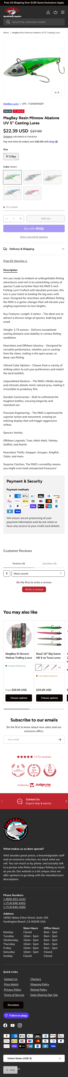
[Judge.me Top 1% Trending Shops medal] (34, 770)
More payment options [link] (34, 236)
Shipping (7, 136)
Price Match (11, 984)
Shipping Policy (39, 984)
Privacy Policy (12, 989)
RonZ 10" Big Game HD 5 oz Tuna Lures (48, 655)
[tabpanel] (34, 373)
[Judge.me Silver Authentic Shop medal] (18, 770)
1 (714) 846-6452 (14, 903)
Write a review (34, 589)
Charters (35, 979)
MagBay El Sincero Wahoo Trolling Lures (18, 655)
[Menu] (62, 12)
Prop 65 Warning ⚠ (15, 261)
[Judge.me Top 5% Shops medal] (49, 770)
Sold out (45, 218)
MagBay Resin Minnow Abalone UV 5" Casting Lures (36, 32)
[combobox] (34, 21)
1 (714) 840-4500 (14, 907)
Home (6, 32)
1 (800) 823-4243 (14, 899)
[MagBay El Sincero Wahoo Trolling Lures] (18, 636)
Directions (13, 1004)
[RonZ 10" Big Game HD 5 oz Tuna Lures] (49, 636)
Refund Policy (38, 989)
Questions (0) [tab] (49, 563)
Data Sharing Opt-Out (44, 995)
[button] (55, 12)
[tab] (10, 270)
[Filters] (6, 573)
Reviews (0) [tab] (19, 563)
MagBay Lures (11, 103)
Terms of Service (14, 995)
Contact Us (10, 979)
